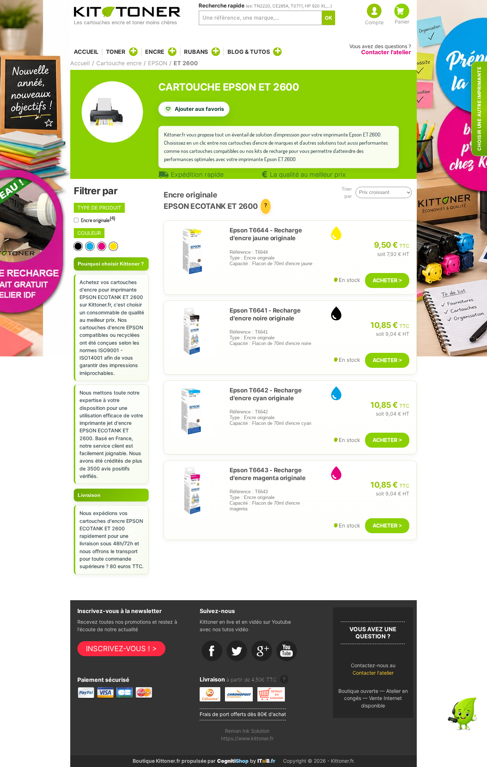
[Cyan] (90, 246)
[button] (373, 671)
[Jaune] (114, 246)
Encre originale (97, 219)
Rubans (196, 51)
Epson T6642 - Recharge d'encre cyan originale (265, 394)
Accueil (86, 51)
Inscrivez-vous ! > (121, 648)
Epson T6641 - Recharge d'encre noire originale (265, 314)
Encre (154, 51)
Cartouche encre (119, 63)
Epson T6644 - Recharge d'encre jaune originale (266, 234)
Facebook (212, 651)
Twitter (237, 651)
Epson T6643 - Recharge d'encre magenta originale (267, 474)
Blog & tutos (248, 51)
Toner (115, 51)
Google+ (262, 651)
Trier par (347, 192)
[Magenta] (102, 246)
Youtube (287, 651)
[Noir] (78, 246)
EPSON (157, 63)
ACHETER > (387, 280)
